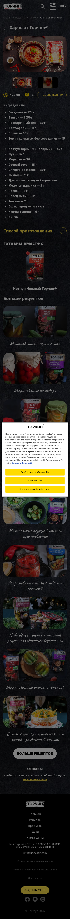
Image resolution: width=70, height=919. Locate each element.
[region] (35, 459)
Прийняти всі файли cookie (35, 472)
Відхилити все (35, 480)
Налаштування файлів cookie (35, 489)
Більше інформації (22, 463)
